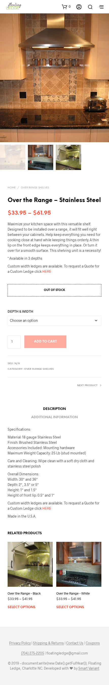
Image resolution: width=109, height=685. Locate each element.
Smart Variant (88, 668)
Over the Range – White (73, 593)
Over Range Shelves (35, 187)
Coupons (93, 643)
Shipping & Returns (48, 643)
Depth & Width (20, 311)
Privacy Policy (20, 643)
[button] (66, 6)
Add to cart (45, 341)
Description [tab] (54, 409)
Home (12, 187)
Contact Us (74, 643)
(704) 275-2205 (32, 653)
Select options (21, 607)
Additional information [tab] (54, 417)
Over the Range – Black (24, 593)
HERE (46, 271)
